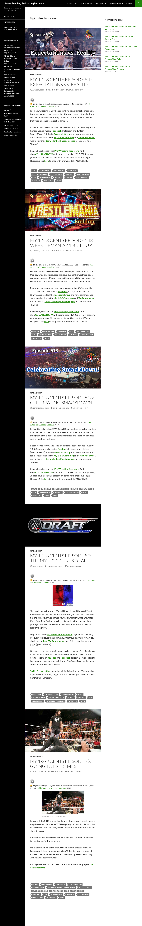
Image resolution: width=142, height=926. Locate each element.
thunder (58, 492)
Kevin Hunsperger (56, 90)
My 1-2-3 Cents (71, 3)
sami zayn (70, 894)
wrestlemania (82, 177)
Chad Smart (45, 171)
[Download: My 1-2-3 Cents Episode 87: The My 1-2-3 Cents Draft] (31, 580)
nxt (71, 331)
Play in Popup (41, 106)
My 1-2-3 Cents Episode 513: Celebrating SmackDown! (62, 400)
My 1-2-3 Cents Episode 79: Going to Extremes (60, 763)
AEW (34, 171)
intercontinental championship (61, 887)
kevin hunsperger (39, 174)
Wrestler (36, 181)
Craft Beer (36, 694)
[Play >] (32, 100)
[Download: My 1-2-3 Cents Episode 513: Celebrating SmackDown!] (31, 422)
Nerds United (86, 3)
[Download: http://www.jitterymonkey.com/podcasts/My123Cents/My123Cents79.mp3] (31, 786)
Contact (130, 3)
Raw (34, 177)
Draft (80, 694)
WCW (84, 492)
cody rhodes (59, 171)
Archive (7, 110)
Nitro (74, 489)
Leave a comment (75, 90)
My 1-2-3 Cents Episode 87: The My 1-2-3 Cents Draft (60, 558)
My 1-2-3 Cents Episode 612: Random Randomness (12, 69)
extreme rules (38, 887)
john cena (72, 171)
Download (50, 106)
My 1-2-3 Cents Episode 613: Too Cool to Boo (12, 58)
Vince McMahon (71, 492)
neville (71, 698)
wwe (59, 181)
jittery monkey (38, 698)
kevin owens (56, 891)
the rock (58, 177)
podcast (69, 174)
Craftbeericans (51, 694)
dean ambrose (68, 694)
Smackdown (45, 177)
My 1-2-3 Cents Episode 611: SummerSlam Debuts (117, 57)
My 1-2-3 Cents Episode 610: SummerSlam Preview (117, 67)
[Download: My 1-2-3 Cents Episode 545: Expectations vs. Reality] (31, 104)
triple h (69, 177)
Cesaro (35, 884)
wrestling (48, 181)
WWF (55, 495)
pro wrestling (83, 174)
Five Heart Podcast (11, 113)
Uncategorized (9, 135)
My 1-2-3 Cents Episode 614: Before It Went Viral (12, 47)
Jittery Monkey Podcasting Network (24, 3)
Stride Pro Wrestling (55, 701)
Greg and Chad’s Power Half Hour (109, 3)
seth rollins (83, 894)
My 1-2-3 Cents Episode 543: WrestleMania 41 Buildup (62, 242)
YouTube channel (56, 641)
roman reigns (45, 335)
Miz (66, 891)
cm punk (35, 331)
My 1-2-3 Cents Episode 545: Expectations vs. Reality (62, 82)
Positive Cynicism (10, 132)
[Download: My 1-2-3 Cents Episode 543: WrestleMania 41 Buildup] (31, 265)
